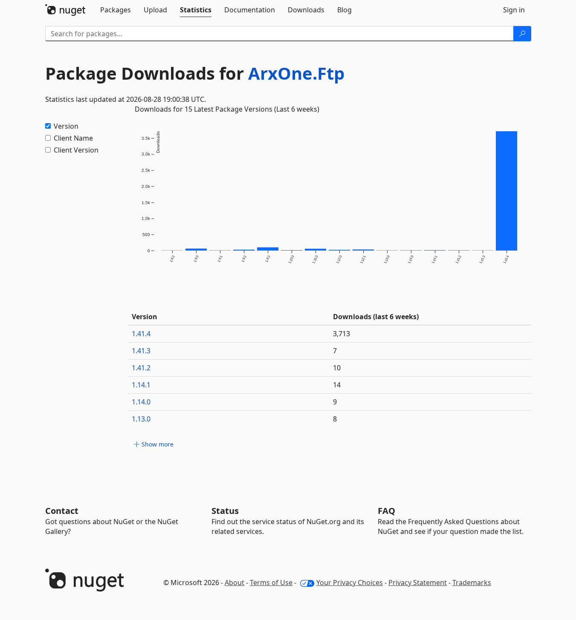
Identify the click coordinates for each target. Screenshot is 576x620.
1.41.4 (141, 333)
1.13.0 (141, 419)
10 (337, 367)
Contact (61, 510)
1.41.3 (141, 350)
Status (225, 510)
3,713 (341, 333)
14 (337, 384)
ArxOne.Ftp (296, 73)
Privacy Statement (417, 582)
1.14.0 (141, 402)
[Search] (522, 33)
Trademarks (471, 582)
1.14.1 (141, 384)
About (234, 582)
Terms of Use (271, 582)
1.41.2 (141, 367)
